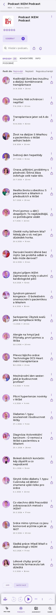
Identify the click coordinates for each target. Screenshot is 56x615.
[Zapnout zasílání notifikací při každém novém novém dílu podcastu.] (40, 48)
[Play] (28, 599)
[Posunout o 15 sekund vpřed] (20, 599)
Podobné (8, 63)
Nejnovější (18, 71)
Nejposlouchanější (44, 71)
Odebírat (10, 39)
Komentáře (26, 58)
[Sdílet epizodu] (51, 82)
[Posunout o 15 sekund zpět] (13, 599)
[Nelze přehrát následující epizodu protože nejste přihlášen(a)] (36, 599)
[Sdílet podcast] (34, 48)
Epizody (9, 58)
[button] (22, 5)
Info (38, 58)
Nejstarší (29, 71)
